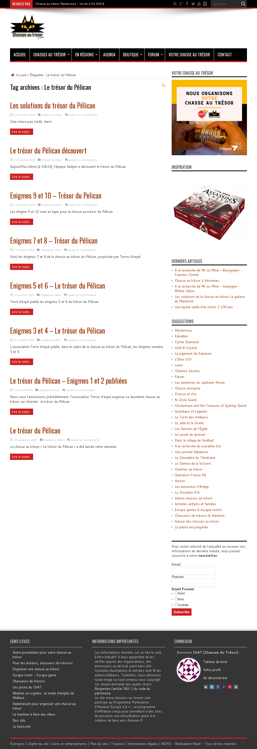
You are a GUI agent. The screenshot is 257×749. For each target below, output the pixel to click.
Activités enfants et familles (195, 504)
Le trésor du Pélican (35, 430)
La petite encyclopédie (191, 527)
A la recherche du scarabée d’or (198, 446)
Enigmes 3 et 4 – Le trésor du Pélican (57, 330)
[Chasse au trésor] (27, 36)
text (181, 599)
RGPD (166, 743)
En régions (84, 55)
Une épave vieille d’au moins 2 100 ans (204, 307)
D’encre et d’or (186, 394)
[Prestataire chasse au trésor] (209, 154)
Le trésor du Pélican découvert (48, 150)
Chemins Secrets (187, 371)
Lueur (179, 365)
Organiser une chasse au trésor (36, 669)
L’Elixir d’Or (183, 359)
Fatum (179, 376)
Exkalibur (181, 336)
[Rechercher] (243, 4)
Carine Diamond (187, 342)
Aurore (180, 481)
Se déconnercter (215, 678)
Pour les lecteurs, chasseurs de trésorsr (43, 663)
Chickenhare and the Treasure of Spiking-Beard (210, 405)
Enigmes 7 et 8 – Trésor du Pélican (53, 240)
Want (196, 743)
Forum (153, 55)
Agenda (109, 55)
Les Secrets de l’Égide (191, 428)
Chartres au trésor (189, 469)
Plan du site (99, 743)
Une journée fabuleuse (191, 452)
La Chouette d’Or (187, 492)
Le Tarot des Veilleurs (191, 417)
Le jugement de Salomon (193, 353)
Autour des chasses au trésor (197, 521)
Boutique (131, 55)
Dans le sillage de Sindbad (194, 440)
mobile (183, 605)
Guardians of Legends (191, 411)
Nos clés (19, 720)
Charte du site (38, 743)
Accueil (20, 55)
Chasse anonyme (187, 388)
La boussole (22, 726)
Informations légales (142, 743)
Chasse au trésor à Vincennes (197, 280)
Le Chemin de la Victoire (193, 463)
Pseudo (178, 577)
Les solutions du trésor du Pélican (52, 105)
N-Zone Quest (186, 400)
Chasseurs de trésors (29, 681)
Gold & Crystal (186, 347)
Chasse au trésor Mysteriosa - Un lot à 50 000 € (70, 4)
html (181, 593)
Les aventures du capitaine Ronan (200, 382)
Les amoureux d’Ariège (192, 486)
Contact (225, 55)
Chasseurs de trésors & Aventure (200, 515)
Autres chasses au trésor (194, 498)
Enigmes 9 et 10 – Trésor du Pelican (55, 195)
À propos (17, 743)
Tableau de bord (215, 661)
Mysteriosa (183, 330)
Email (176, 564)
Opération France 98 (190, 475)
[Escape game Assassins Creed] (209, 248)
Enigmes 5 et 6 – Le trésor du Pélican (57, 285)
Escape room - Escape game (34, 675)
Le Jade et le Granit (189, 423)
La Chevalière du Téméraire (195, 457)
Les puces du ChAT (27, 687)
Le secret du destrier (190, 434)
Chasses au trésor (49, 55)
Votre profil (212, 669)
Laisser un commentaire (83, 114)
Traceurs (117, 743)
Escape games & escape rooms (198, 509)
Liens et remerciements (69, 743)
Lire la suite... (21, 131)
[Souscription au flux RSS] (164, 86)
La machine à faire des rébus (34, 714)
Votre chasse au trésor (189, 55)
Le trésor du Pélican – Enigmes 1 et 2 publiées (68, 380)
